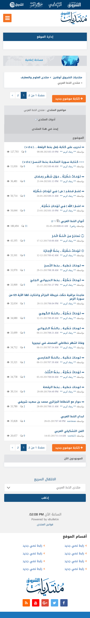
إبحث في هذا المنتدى (45, 129)
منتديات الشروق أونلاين (67, 77)
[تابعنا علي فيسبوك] (64, 602)
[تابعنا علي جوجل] (45, 602)
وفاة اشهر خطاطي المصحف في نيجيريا (58, 343)
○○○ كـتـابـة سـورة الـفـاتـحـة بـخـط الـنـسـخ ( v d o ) (53, 161)
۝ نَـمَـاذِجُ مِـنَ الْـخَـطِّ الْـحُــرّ (68, 236)
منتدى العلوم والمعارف (35, 77)
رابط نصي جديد (74, 546)
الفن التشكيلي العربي (69, 431)
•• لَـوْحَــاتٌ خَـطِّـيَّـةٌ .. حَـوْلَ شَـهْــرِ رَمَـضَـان (59, 176)
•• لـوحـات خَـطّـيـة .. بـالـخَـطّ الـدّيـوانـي (60, 328)
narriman (71, 421)
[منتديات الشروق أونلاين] (74, 23)
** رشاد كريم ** (68, 151)
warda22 (72, 435)
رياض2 (73, 226)
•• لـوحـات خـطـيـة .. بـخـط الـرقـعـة (63, 387)
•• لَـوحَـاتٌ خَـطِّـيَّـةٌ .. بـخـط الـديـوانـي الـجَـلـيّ (57, 280)
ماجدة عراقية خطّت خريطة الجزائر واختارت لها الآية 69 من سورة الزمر (46, 297)
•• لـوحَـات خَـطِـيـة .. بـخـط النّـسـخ (64, 265)
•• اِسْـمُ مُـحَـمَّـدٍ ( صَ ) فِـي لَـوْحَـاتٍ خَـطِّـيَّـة (58, 191)
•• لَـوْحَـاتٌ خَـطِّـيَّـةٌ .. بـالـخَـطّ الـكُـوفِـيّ (61, 313)
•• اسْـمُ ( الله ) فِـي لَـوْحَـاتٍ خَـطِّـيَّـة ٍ (62, 206)
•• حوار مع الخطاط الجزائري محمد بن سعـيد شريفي (51, 401)
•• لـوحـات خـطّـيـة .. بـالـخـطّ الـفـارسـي (60, 357)
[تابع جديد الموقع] (26, 602)
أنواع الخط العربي (72, 221)
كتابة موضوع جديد (68, 98)
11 (26, 226)
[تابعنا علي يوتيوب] (35, 602)
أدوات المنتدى (46, 119)
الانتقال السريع (45, 479)
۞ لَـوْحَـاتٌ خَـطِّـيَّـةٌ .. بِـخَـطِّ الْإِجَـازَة (63, 250)
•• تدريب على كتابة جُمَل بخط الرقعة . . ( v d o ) (54, 147)
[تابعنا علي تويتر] (54, 602)
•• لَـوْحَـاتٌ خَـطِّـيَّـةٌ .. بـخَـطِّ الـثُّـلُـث (64, 372)
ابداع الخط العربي (72, 416)
